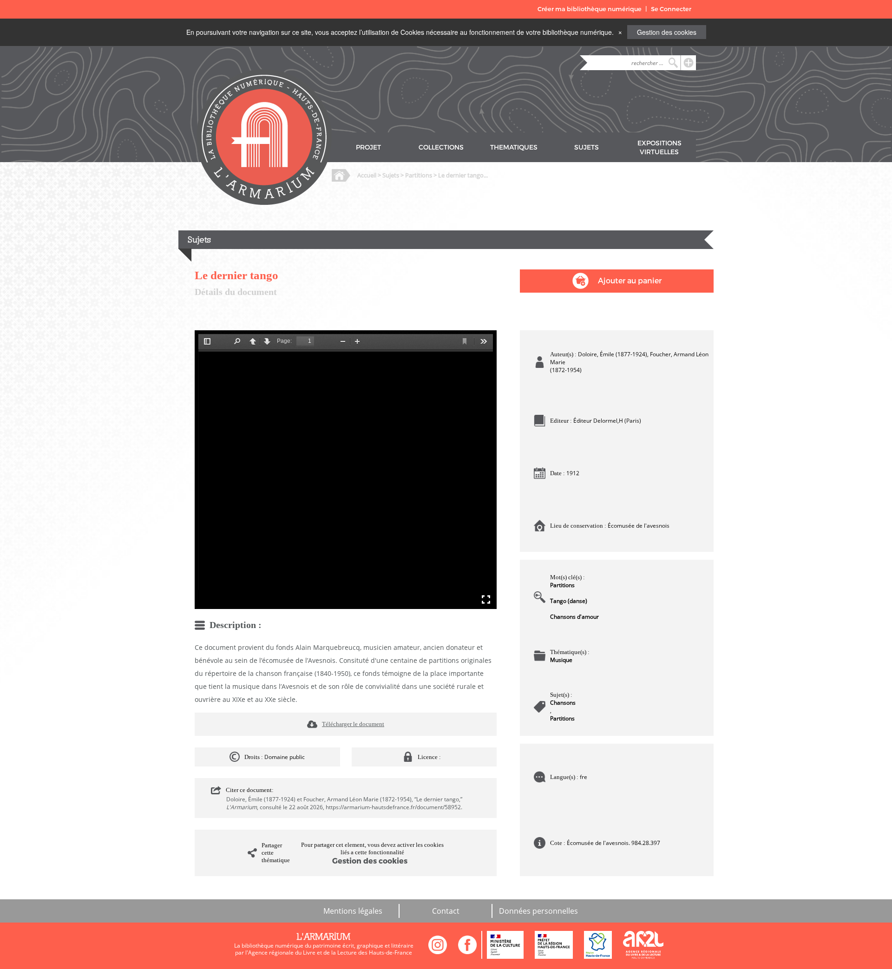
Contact (445, 911)
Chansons (563, 703)
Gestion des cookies (666, 32)
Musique (561, 660)
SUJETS (586, 147)
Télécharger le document (353, 723)
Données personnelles (538, 911)
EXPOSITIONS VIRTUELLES (659, 148)
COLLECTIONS (441, 147)
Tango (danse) (568, 601)
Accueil (366, 175)
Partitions (418, 175)
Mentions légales (352, 911)
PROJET (368, 147)
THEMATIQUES (514, 147)
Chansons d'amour (574, 617)
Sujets (390, 175)
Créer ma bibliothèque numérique (590, 9)
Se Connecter (671, 9)
